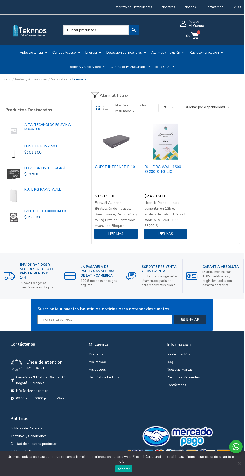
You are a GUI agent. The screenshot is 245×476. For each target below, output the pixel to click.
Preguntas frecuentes (183, 377)
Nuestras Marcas (180, 369)
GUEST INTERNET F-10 (115, 166)
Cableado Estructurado (128, 67)
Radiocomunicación (204, 52)
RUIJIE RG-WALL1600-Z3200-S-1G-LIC (164, 169)
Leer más (115, 234)
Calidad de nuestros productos (34, 443)
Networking (60, 79)
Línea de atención (44, 362)
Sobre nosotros (178, 354)
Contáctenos (176, 385)
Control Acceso (64, 52)
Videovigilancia (31, 52)
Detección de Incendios (124, 52)
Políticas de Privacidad (28, 428)
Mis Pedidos (98, 362)
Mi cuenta (96, 354)
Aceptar (124, 469)
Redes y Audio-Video (85, 67)
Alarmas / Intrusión (165, 52)
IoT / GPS (162, 67)
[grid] (98, 108)
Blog (170, 362)
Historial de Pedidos (104, 377)
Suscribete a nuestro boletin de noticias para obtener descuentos (103, 309)
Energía (91, 52)
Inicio (7, 79)
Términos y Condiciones (29, 436)
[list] (105, 108)
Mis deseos (97, 369)
